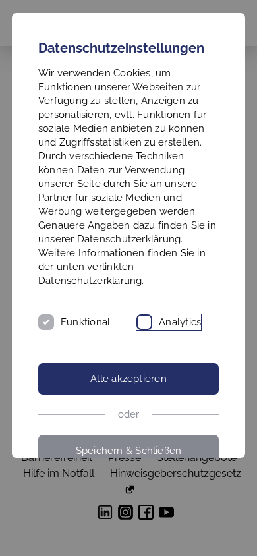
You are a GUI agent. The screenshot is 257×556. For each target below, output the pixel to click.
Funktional (85, 322)
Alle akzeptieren (128, 379)
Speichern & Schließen (129, 451)
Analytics (180, 322)
